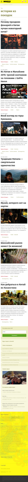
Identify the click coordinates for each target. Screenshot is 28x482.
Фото (2, 65)
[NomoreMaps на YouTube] (10, 460)
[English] (25, 1)
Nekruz (4, 397)
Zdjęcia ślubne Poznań (5, 468)
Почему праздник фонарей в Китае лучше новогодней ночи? (14, 354)
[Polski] (22, 1)
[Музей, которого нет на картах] (14, 216)
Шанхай (16, 234)
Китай (12, 61)
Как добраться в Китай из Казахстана (10, 364)
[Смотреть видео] (14, 377)
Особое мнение (13, 64)
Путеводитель (21, 64)
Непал (12, 197)
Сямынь (16, 61)
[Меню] (1, 1)
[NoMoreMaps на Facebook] (7, 460)
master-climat (6, 392)
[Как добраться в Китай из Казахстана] (14, 297)
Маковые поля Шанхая (7, 351)
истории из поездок (8, 4)
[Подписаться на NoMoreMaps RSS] (13, 460)
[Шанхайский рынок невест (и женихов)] (14, 256)
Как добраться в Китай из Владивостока (10, 360)
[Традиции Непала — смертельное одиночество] (14, 175)
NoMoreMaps (3, 471)
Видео (17, 109)
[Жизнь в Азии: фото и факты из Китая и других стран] (7, 1)
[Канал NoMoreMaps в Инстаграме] (4, 460)
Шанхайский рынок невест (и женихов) (10, 362)
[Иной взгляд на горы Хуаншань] (14, 128)
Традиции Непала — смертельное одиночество (12, 162)
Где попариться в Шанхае (7, 348)
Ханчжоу (16, 149)
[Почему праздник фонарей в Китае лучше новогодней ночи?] (14, 41)
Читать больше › (4, 61)
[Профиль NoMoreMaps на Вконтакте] (2, 460)
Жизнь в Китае (5, 64)
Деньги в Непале (5, 357)
